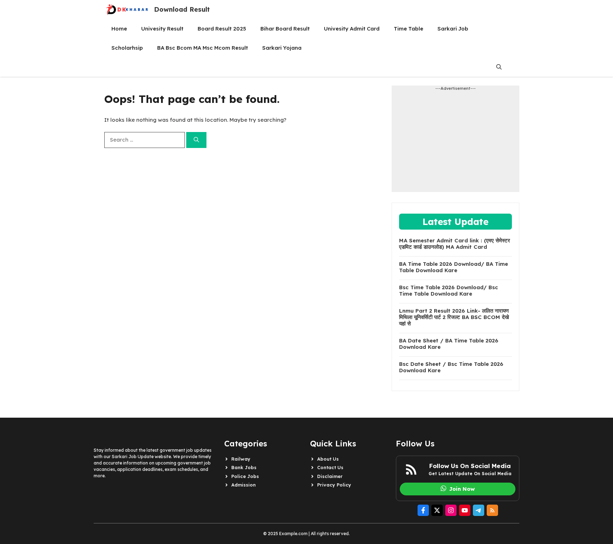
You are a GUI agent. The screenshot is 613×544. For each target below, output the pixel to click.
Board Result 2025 (222, 28)
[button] (499, 67)
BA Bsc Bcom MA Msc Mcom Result (202, 47)
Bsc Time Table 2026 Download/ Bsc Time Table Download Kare (448, 290)
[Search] (196, 140)
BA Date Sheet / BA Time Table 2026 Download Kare (448, 343)
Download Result (182, 9)
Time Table (408, 28)
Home (119, 28)
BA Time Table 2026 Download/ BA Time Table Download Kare (453, 267)
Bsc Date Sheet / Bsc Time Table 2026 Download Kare (451, 367)
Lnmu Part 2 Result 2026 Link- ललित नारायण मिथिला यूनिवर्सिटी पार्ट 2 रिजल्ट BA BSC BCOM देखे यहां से (454, 317)
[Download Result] (127, 9)
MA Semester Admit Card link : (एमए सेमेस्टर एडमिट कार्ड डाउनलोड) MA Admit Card (454, 243)
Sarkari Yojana (282, 47)
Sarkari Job (452, 28)
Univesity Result (162, 28)
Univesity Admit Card (352, 28)
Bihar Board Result (285, 28)
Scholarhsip (127, 47)
